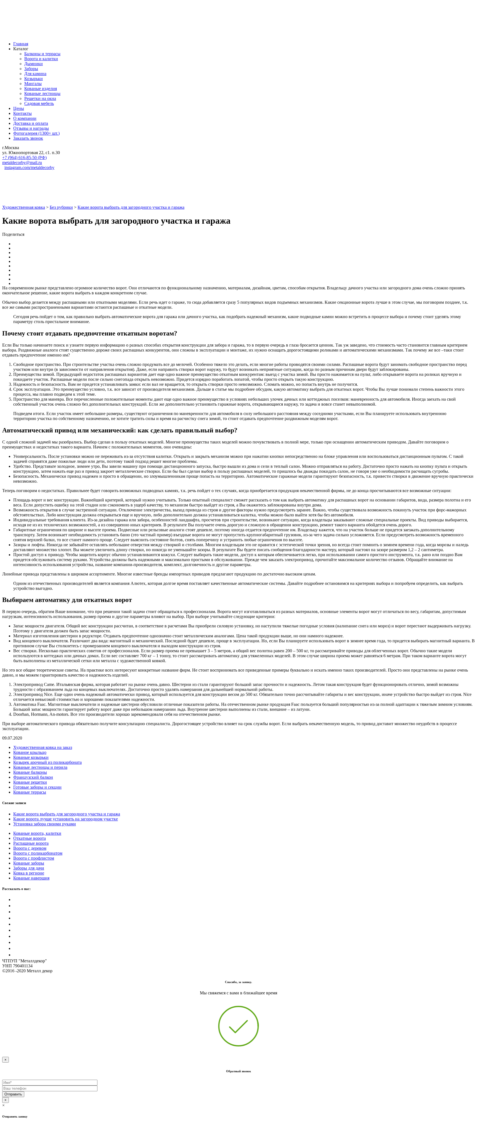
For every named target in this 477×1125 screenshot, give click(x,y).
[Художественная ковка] (57, 34)
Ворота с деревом (29, 848)
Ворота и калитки (41, 58)
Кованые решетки (30, 782)
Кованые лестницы (42, 93)
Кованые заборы (28, 863)
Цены (18, 108)
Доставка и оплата (30, 123)
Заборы (31, 68)
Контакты (22, 113)
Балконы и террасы (42, 53)
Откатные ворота (29, 838)
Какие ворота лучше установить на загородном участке (65, 819)
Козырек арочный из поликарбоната (47, 762)
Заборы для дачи (28, 868)
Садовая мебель (39, 103)
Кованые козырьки (31, 757)
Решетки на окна (40, 98)
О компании (24, 118)
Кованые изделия (40, 88)
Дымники (33, 63)
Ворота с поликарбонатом (37, 853)
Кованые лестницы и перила (40, 767)
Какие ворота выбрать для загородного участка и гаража (66, 814)
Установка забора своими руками (44, 824)
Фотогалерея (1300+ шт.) (36, 133)
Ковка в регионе (28, 873)
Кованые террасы (29, 792)
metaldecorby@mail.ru (22, 162)
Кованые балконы (30, 772)
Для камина (35, 73)
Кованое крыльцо (29, 752)
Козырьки (33, 78)
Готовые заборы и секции (37, 787)
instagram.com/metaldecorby (29, 167)
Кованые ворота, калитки (37, 833)
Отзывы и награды (31, 128)
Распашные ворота (31, 843)
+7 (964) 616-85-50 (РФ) (24, 157)
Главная (20, 43)
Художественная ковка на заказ (42, 747)
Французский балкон (33, 777)
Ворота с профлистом (33, 858)
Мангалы (33, 83)
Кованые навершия (31, 878)
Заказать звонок (28, 138)
